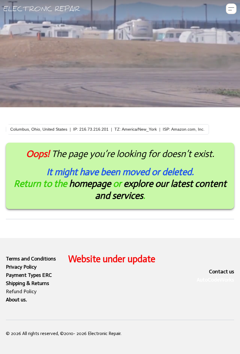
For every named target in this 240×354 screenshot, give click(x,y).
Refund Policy (21, 291)
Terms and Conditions (31, 258)
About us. (16, 299)
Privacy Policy (21, 267)
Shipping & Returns (27, 283)
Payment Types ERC (29, 275)
